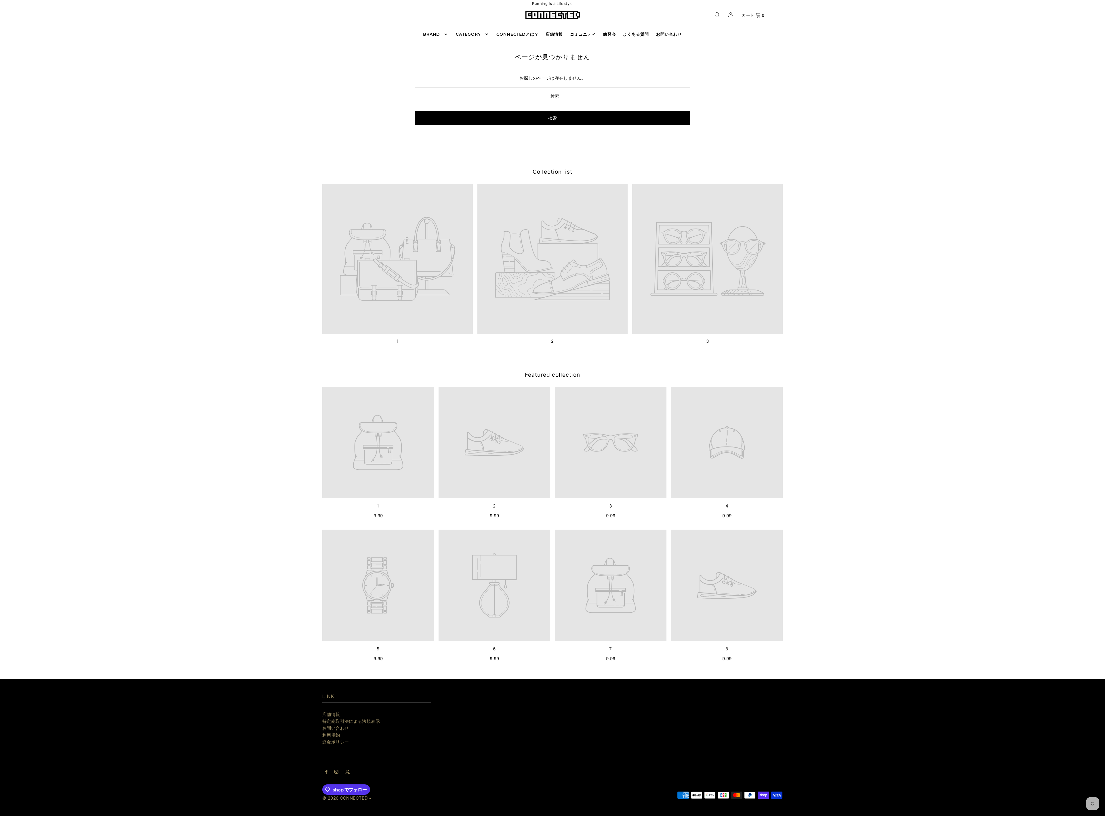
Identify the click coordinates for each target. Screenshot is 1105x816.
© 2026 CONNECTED (345, 798)
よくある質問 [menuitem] (636, 34)
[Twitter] (347, 772)
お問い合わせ (335, 728)
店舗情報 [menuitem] (554, 34)
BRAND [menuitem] (431, 34)
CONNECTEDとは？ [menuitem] (517, 34)
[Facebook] (326, 772)
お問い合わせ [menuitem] (669, 34)
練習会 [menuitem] (609, 34)
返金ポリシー (335, 742)
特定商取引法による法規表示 (351, 721)
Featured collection (552, 374)
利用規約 (331, 735)
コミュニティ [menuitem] (583, 34)
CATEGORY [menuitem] (468, 34)
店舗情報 (331, 714)
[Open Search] (717, 14)
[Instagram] (336, 772)
